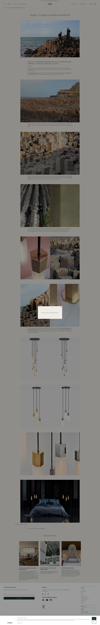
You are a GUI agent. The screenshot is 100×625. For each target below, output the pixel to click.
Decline (94, 621)
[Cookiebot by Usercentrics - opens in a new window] (10, 623)
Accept (94, 618)
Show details (19, 622)
